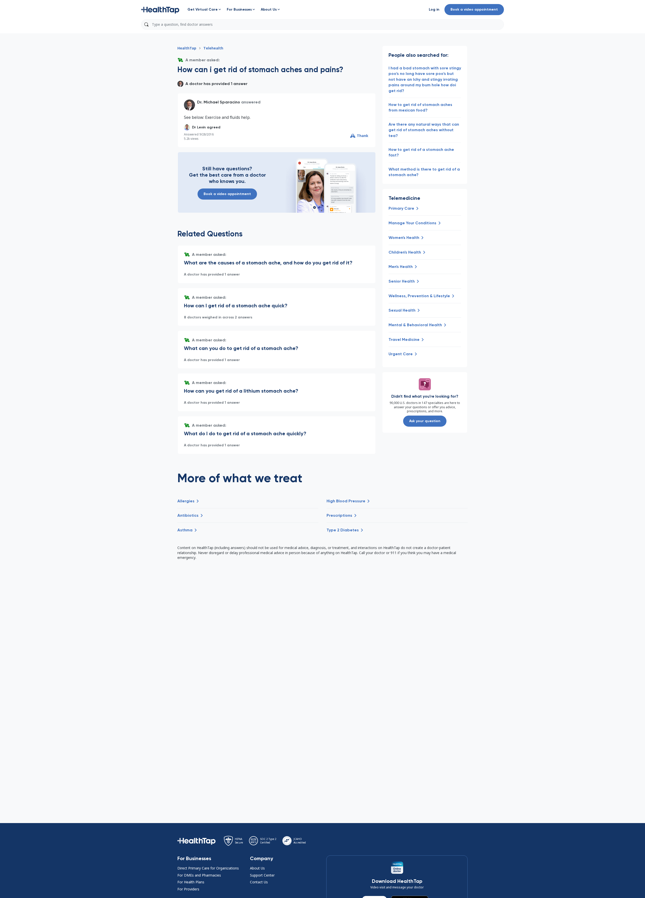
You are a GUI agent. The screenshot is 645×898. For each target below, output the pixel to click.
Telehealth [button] (213, 48)
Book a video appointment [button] (474, 9)
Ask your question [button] (424, 421)
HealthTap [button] (186, 48)
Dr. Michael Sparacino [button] (218, 102)
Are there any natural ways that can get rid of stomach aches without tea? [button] (424, 130)
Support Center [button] (262, 875)
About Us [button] (257, 868)
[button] (160, 9)
